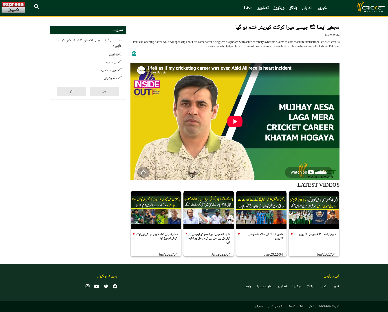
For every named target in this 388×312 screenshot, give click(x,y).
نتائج (71, 91)
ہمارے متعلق (264, 286)
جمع (104, 91)
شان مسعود (112, 62)
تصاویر (263, 8)
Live (248, 8)
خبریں (322, 8)
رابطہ (247, 286)
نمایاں (307, 8)
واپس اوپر (258, 306)
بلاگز (293, 8)
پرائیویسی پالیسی (276, 306)
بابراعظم (114, 54)
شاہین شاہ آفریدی (109, 70)
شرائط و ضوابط (296, 306)
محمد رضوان (111, 78)
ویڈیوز (279, 8)
